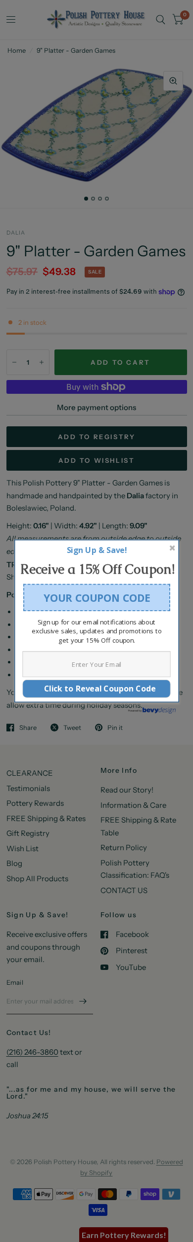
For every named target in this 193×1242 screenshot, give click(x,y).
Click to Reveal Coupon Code (97, 688)
